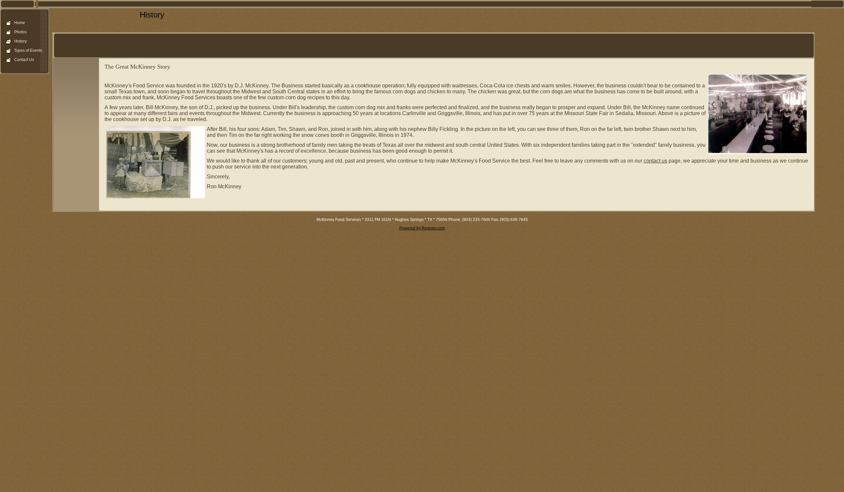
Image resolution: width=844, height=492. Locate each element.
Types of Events (28, 50)
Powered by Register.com (422, 228)
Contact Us (24, 59)
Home (19, 22)
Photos (20, 32)
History (20, 41)
